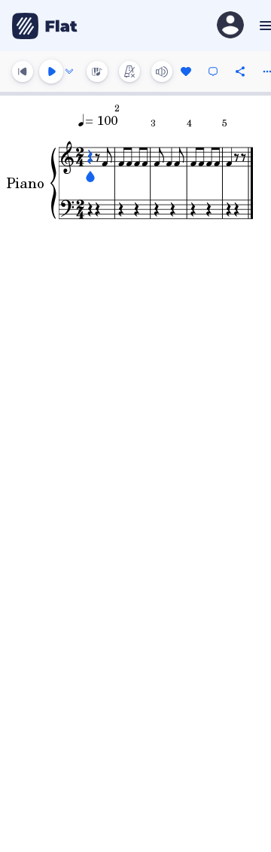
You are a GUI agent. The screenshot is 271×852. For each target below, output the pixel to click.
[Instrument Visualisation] (97, 71)
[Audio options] (69, 71)
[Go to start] (22, 71)
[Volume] (161, 71)
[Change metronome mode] (129, 71)
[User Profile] (230, 26)
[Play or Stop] (51, 71)
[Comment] (213, 71)
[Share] (240, 71)
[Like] (185, 71)
